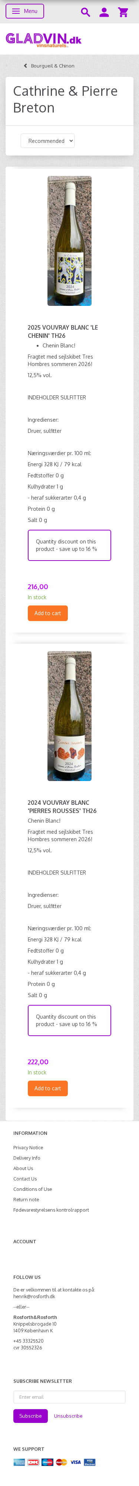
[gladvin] (69, 39)
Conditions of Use (32, 1189)
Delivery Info (26, 1158)
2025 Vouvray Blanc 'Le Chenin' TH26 (63, 331)
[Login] (104, 11)
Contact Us (25, 1179)
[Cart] (123, 11)
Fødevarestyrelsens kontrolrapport (51, 1210)
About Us (23, 1168)
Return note (26, 1199)
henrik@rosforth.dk (34, 1296)
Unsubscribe (68, 1416)
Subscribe (30, 1416)
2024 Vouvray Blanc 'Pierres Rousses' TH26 (62, 806)
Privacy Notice (28, 1147)
